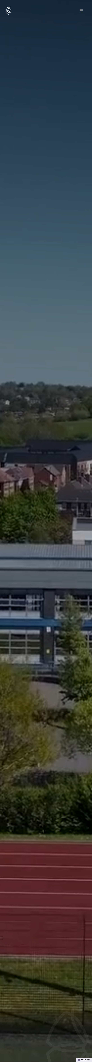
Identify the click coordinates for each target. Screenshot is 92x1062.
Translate (85, 1060)
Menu (81, 11)
